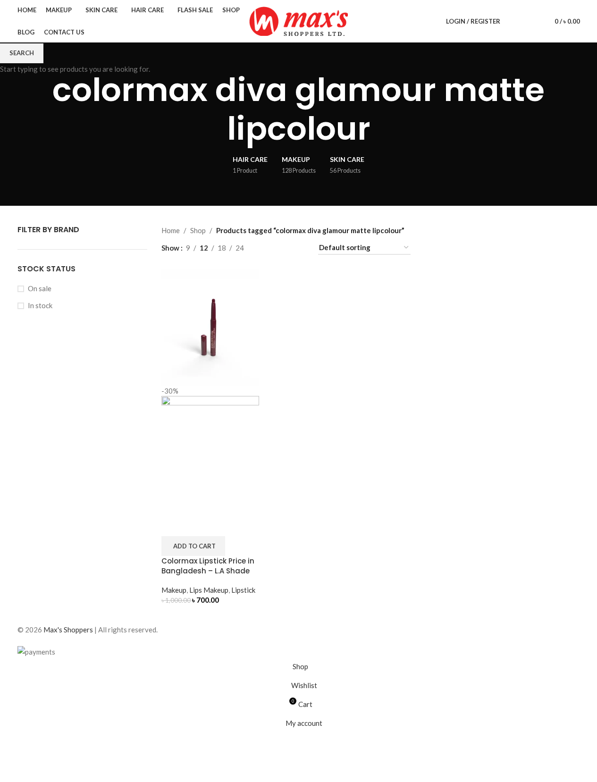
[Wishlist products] (530, 21)
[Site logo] (298, 20)
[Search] (513, 21)
